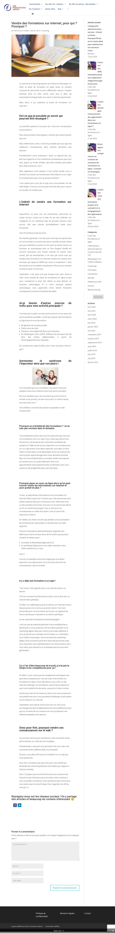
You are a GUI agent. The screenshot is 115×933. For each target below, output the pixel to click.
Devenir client (50, 9)
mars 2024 (92, 319)
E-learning (45, 31)
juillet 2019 (92, 350)
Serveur (91, 286)
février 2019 (93, 362)
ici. (28, 787)
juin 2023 (91, 323)
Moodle (91, 278)
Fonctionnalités (34, 4)
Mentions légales (67, 913)
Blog (59, 9)
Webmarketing (94, 289)
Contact (87, 913)
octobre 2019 (93, 338)
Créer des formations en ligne (94, 239)
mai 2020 (91, 330)
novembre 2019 (94, 334)
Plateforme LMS (94, 282)
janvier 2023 (93, 326)
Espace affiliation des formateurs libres (27, 926)
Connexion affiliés (52, 926)
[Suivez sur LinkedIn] (19, 805)
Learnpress (92, 274)
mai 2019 (91, 358)
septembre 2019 (94, 342)
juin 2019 (91, 354)
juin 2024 (91, 307)
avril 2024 (92, 315)
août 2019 (92, 346)
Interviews (92, 270)
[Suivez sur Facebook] (15, 805)
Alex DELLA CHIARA (21, 31)
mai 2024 (91, 311)
